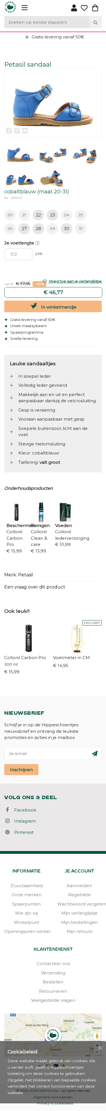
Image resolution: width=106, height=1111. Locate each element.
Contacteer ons (53, 963)
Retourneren (53, 991)
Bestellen (53, 982)
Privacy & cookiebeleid (55, 1103)
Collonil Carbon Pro (25, 657)
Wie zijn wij (26, 913)
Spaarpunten (26, 904)
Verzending (53, 973)
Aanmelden (79, 885)
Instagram (23, 821)
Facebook (23, 810)
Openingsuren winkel (26, 931)
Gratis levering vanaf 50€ (57, 37)
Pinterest (22, 832)
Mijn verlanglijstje (79, 913)
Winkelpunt (26, 922)
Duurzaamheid (26, 885)
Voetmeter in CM (71, 657)
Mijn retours (79, 931)
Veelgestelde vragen (53, 1000)
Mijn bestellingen (79, 922)
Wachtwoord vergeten (79, 904)
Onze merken (27, 894)
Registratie (79, 894)
